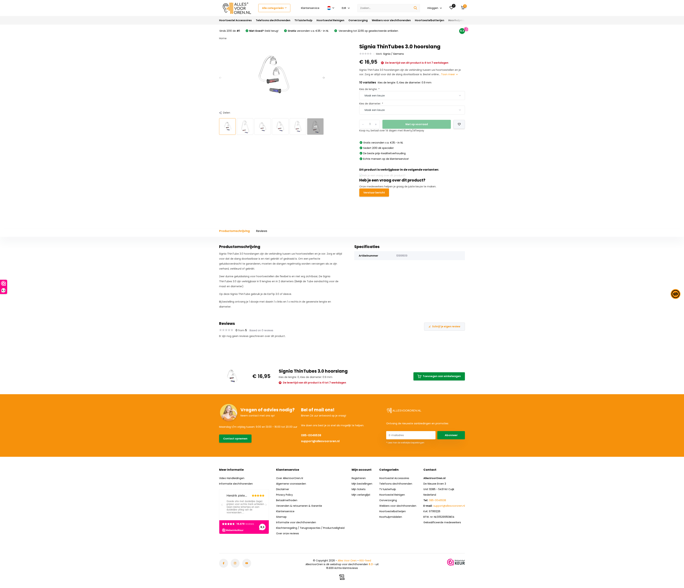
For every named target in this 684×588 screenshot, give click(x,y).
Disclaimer (282, 489)
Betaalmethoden (286, 500)
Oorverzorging (358, 20)
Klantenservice (310, 8)
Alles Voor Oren (347, 560)
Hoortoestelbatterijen (429, 20)
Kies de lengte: (369, 89)
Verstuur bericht (374, 192)
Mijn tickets (359, 489)
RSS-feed (365, 560)
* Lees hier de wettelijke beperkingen (405, 442)
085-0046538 (311, 435)
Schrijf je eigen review (446, 326)
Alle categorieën (273, 8)
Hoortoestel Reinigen (330, 20)
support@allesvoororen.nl (320, 441)
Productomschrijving (234, 231)
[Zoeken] (415, 8)
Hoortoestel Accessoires (235, 20)
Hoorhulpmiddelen (460, 20)
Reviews (261, 231)
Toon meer (448, 74)
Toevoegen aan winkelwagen (442, 376)
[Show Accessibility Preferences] (675, 294)
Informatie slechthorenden (236, 483)
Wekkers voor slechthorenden (391, 20)
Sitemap (281, 517)
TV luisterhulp (303, 20)
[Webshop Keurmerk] (456, 562)
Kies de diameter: (371, 103)
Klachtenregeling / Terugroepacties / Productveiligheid (310, 528)
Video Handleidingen (231, 478)
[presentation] (220, 78)
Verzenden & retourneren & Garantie (299, 506)
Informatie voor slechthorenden (296, 522)
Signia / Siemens (393, 54)
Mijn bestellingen (362, 483)
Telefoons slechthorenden (273, 20)
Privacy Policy (284, 495)
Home (223, 38)
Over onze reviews (287, 533)
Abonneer (451, 435)
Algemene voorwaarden (291, 483)
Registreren (359, 478)
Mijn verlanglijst (361, 495)
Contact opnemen (235, 438)
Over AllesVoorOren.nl (289, 478)
